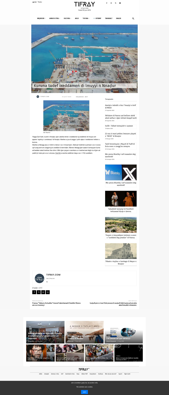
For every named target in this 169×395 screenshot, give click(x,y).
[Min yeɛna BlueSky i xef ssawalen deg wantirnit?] (121, 172)
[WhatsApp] (43, 292)
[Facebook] (106, 3)
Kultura (60, 355)
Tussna (30, 330)
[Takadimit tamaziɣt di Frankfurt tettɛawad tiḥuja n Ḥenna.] (121, 199)
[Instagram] (111, 3)
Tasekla (118, 355)
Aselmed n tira (72, 332)
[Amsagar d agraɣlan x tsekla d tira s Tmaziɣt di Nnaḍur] (84, 332)
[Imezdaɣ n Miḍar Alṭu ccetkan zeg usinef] (99, 353)
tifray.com (44, 97)
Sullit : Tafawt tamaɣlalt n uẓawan (119, 126)
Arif (86, 96)
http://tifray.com (50, 278)
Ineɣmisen (80, 96)
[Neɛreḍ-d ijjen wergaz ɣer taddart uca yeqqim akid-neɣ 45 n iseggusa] (70, 353)
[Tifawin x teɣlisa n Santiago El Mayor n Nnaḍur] (121, 251)
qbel (84, 392)
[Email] (48, 292)
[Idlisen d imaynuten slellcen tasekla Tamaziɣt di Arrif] (128, 353)
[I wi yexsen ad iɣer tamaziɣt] (124, 332)
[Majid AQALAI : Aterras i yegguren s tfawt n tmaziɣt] (40, 353)
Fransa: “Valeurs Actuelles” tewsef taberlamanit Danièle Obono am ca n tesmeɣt (56, 304)
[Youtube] (120, 3)
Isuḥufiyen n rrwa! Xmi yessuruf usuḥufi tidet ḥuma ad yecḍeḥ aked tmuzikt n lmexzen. (113, 304)
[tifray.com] (38, 96)
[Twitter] (115, 3)
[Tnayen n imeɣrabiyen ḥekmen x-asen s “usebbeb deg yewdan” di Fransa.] (121, 225)
